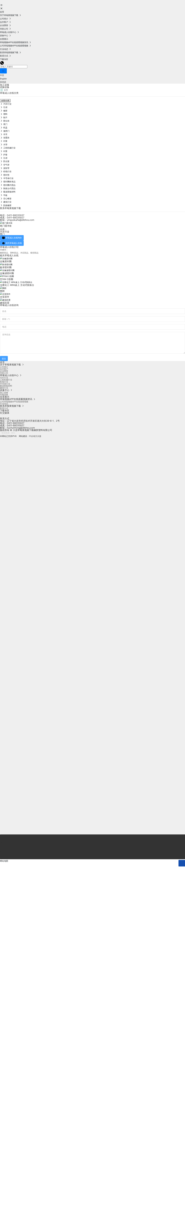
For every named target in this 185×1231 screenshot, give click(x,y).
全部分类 (5, 100)
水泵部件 (4, 296)
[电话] (92, 837)
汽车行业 (4, 231)
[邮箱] (92, 847)
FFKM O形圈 (6, 279)
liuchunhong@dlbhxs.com (21, 427)
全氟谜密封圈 (7, 273)
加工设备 (4, 84)
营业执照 (5, 432)
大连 (39, 436)
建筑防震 (4, 302)
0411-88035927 (15, 217)
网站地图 (4, 861)
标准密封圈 (6, 267)
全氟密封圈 (6, 261)
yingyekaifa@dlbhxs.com (20, 219)
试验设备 (4, 87)
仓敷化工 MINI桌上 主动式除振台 (17, 285)
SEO (13, 432)
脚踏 (2, 290)
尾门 (2, 233)
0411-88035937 (15, 215)
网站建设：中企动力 (27, 436)
